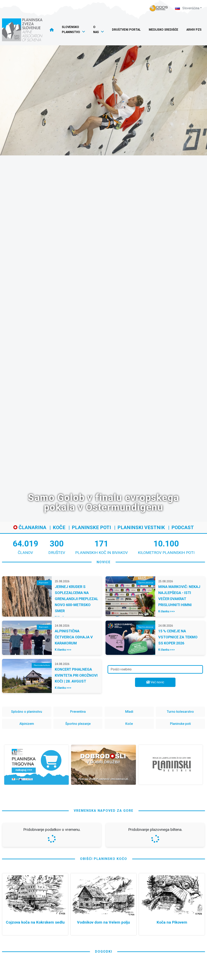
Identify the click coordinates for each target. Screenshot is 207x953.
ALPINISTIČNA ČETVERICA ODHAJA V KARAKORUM (74, 637)
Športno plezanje (78, 724)
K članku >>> (166, 611)
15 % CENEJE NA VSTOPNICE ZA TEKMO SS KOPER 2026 (177, 637)
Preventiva (78, 712)
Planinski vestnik (141, 527)
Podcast (182, 527)
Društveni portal (126, 29)
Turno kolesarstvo (180, 712)
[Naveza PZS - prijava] (159, 8)
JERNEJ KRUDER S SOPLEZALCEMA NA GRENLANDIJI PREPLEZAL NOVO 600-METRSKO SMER (76, 599)
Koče (59, 527)
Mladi (129, 712)
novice (104, 562)
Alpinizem (26, 724)
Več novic (157, 682)
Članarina (31, 527)
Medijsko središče (163, 29)
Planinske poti (91, 527)
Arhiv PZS (194, 29)
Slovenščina (190, 8)
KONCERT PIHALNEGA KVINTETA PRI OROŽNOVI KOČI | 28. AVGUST (76, 675)
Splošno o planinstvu (26, 712)
